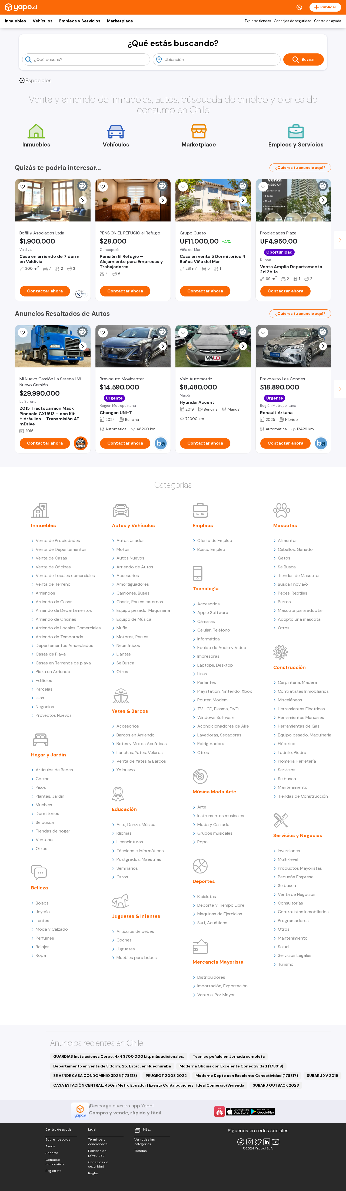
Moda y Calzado (52, 929)
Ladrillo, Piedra (292, 752)
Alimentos (288, 540)
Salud (283, 947)
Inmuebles (15, 21)
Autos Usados (131, 540)
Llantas (124, 654)
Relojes (42, 947)
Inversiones (289, 851)
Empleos (203, 525)
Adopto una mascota (299, 619)
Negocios (45, 706)
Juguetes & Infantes (136, 916)
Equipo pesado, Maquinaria (143, 610)
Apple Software (212, 612)
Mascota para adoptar (300, 610)
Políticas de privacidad (97, 1153)
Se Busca (125, 663)
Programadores (293, 920)
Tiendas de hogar (53, 831)
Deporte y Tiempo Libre (220, 905)
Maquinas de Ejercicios (219, 914)
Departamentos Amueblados (64, 645)
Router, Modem (212, 700)
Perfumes (45, 938)
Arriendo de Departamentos (64, 610)
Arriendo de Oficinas (56, 619)
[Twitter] (258, 1142)
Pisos (41, 787)
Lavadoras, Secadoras (219, 735)
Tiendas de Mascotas (299, 575)
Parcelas (44, 689)
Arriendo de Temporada (59, 637)
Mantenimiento (293, 787)
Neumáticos (128, 645)
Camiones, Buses (133, 593)
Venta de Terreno (53, 584)
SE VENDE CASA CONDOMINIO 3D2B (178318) (95, 1075)
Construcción (289, 667)
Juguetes (126, 949)
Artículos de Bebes (54, 770)
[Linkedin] (266, 1142)
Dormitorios (47, 813)
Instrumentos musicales (220, 815)
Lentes (42, 920)
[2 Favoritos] (183, 332)
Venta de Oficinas (53, 567)
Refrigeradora (210, 743)
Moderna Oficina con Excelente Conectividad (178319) (231, 1066)
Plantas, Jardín (50, 796)
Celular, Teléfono (213, 630)
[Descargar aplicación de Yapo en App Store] (238, 1111)
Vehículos (42, 21)
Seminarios (127, 868)
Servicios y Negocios (297, 835)
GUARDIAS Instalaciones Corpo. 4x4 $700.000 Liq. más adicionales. (118, 1056)
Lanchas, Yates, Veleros (140, 752)
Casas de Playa (51, 654)
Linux (202, 674)
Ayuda (50, 1146)
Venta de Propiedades (58, 540)
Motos (123, 549)
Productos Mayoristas (300, 868)
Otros (41, 848)
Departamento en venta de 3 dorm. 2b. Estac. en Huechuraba (112, 1066)
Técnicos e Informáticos (140, 851)
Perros (284, 602)
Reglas (93, 1173)
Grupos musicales (214, 833)
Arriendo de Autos (135, 567)
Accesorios (128, 575)
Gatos (284, 558)
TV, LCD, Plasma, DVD (218, 709)
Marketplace (120, 21)
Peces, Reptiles (292, 593)
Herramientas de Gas (299, 726)
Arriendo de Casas (54, 602)
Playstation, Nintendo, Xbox (224, 691)
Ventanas (45, 839)
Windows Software (216, 717)
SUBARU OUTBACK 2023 (276, 1085)
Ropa (41, 955)
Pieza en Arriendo (53, 671)
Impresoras (208, 656)
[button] (82, 200)
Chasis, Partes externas (140, 602)
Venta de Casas (51, 558)
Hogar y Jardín (48, 755)
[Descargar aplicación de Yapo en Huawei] (219, 1111)
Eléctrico (286, 743)
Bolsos (42, 903)
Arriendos (45, 593)
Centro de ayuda (327, 21)
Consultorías (290, 903)
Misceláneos (290, 700)
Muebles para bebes (137, 957)
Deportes (204, 881)
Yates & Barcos (130, 711)
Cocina (42, 779)
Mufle (122, 628)
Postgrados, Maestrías (139, 859)
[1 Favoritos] (103, 187)
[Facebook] (241, 1142)
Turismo (286, 964)
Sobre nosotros (57, 1139)
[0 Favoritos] (23, 187)
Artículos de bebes (135, 931)
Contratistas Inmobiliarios (303, 691)
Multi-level (288, 859)
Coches (124, 940)
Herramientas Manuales (301, 717)
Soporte (51, 1153)
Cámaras (206, 621)
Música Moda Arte (214, 792)
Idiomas (124, 833)
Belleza (39, 888)
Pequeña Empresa (296, 877)
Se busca (45, 822)
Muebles (44, 805)
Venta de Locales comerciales (65, 575)
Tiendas (140, 1151)
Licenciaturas (130, 842)
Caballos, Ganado (295, 549)
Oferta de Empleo (214, 540)
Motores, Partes (132, 637)
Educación (124, 809)
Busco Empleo (211, 549)
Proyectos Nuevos (54, 715)
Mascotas (285, 525)
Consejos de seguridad (292, 21)
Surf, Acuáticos (212, 923)
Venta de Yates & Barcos (141, 761)
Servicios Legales (294, 955)
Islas (40, 698)
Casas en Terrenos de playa (63, 663)
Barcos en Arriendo (136, 735)
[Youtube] (275, 1142)
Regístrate (53, 1171)
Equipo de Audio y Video (221, 647)
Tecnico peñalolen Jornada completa (229, 1056)
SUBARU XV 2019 (322, 1075)
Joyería (43, 911)
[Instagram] (249, 1142)
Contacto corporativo (54, 1162)
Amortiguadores (133, 584)
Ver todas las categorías (144, 1141)
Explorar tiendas (258, 21)
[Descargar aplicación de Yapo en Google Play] (262, 1111)
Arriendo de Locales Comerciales (68, 628)
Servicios (286, 770)
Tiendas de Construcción (303, 796)
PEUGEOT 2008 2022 (166, 1075)
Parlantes (206, 682)
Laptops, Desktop (215, 665)
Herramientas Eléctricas (301, 709)
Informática (208, 639)
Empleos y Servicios (79, 21)
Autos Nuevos (130, 558)
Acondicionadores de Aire (223, 726)
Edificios (44, 680)
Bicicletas (206, 896)
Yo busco (126, 770)
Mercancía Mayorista (218, 962)
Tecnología (206, 588)
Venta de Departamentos (61, 549)
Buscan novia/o (293, 584)
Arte (201, 807)
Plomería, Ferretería (297, 761)
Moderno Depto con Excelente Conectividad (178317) (246, 1075)
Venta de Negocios (296, 894)
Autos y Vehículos (133, 525)
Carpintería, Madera (297, 682)
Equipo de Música (134, 619)
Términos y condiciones (98, 1141)
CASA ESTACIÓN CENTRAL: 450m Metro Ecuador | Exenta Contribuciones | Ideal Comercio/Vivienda (148, 1085)
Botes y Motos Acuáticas (142, 743)
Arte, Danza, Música (136, 824)
